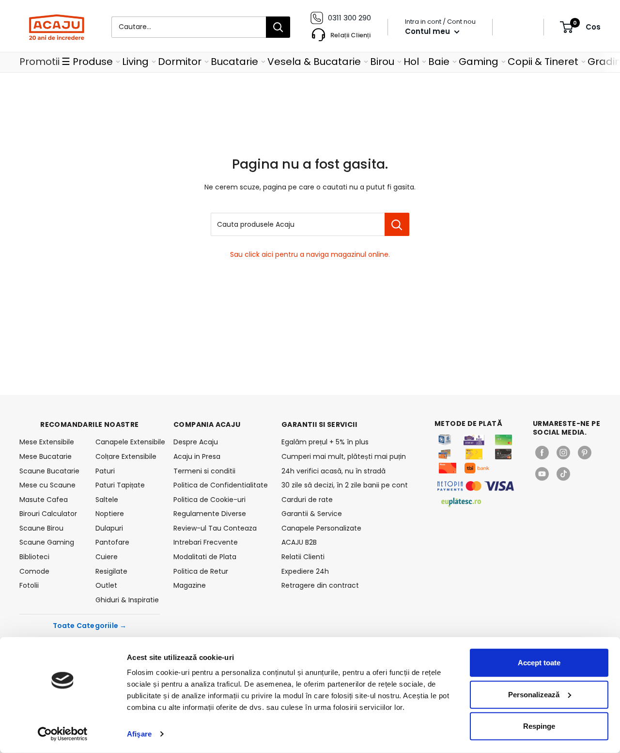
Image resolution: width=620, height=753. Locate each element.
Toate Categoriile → (90, 625)
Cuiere (106, 557)
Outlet (106, 585)
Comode (34, 571)
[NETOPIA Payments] (475, 486)
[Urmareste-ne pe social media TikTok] (563, 474)
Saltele (106, 499)
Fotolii (29, 585)
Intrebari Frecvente (205, 542)
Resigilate (111, 571)
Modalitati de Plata (204, 557)
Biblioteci (34, 557)
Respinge (539, 726)
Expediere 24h (305, 571)
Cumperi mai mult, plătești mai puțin (343, 456)
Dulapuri (109, 528)
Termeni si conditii (204, 471)
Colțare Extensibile (125, 456)
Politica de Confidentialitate (220, 485)
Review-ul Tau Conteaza (215, 528)
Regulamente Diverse (209, 513)
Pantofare (112, 542)
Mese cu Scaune (47, 485)
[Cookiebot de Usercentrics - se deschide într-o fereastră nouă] (62, 734)
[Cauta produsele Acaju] (397, 224)
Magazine (189, 585)
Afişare (139, 734)
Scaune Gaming (46, 542)
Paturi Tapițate (120, 485)
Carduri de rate (307, 499)
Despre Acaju (195, 442)
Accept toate (539, 663)
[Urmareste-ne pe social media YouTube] (542, 474)
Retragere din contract (320, 585)
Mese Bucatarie (45, 456)
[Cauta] (278, 27)
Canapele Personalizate (321, 528)
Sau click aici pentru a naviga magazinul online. (310, 254)
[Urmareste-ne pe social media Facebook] (542, 452)
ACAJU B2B (299, 542)
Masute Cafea (43, 499)
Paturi (105, 471)
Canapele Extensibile (127, 442)
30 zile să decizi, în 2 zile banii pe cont (344, 485)
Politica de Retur (200, 571)
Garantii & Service (311, 513)
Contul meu (428, 31)
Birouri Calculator (48, 513)
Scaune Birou (41, 528)
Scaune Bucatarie (49, 471)
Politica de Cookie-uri (209, 499)
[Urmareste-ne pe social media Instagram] (563, 452)
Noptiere (109, 513)
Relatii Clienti (303, 557)
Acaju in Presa (196, 456)
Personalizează (533, 694)
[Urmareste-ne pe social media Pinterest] (584, 452)
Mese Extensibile (46, 442)
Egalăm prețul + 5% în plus (325, 442)
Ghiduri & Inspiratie (127, 600)
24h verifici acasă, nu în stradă (333, 471)
